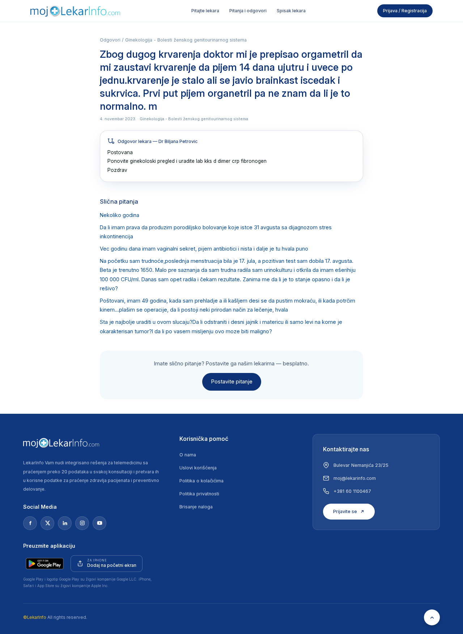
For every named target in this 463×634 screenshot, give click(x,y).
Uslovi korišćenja (198, 467)
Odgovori (110, 40)
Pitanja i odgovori (248, 10)
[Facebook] (30, 523)
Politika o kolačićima (201, 480)
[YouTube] (99, 523)
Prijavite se (345, 511)
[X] (47, 523)
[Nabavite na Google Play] (44, 563)
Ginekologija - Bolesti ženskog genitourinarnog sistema (186, 40)
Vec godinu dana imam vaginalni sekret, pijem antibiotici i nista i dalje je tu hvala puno (204, 249)
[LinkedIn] (65, 523)
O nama (187, 454)
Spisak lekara (291, 10)
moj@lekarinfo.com (355, 478)
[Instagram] (82, 523)
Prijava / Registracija (405, 10)
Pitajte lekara (205, 10)
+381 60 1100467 (352, 491)
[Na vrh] (432, 617)
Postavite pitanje (231, 381)
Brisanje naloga (196, 506)
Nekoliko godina (119, 215)
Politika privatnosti (199, 493)
